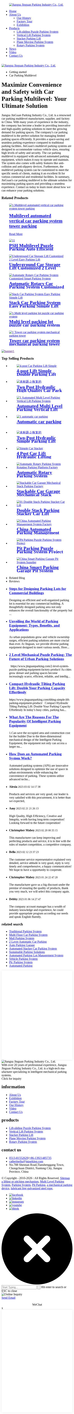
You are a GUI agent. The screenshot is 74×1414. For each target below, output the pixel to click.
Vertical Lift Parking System (33, 35)
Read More (16, 234)
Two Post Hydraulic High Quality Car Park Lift (39, 390)
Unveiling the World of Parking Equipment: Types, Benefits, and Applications (34, 625)
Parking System (21, 1185)
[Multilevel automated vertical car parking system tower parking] (37, 208)
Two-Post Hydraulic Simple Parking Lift (36, 439)
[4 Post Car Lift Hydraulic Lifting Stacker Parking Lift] (30, 448)
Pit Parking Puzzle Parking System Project (40, 550)
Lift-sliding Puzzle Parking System (37, 31)
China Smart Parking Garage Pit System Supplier (38, 571)
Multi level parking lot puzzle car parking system (34, 323)
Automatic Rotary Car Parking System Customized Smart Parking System (36, 287)
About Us (15, 14)
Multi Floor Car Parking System (28, 934)
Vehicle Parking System (23, 958)
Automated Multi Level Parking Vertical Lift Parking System (39, 409)
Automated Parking (20, 965)
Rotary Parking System (30, 45)
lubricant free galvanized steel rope (31, 1188)
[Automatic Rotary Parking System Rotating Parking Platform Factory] (41, 467)
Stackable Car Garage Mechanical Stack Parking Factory (38, 495)
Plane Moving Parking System (35, 42)
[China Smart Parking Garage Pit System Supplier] (41, 562)
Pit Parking (38, 1185)
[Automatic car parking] (32, 416)
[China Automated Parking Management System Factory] (41, 524)
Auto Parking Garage (22, 945)
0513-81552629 (18, 1158)
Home (13, 11)
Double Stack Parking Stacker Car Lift (38, 512)
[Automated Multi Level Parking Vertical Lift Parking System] (41, 401)
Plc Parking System (20, 962)
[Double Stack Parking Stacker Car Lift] (41, 505)
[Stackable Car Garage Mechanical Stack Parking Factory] (41, 486)
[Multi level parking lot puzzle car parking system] (37, 316)
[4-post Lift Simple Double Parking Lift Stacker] (37, 365)
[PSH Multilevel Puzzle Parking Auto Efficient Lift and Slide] (12, 240)
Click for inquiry (11, 1078)
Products (14, 28)
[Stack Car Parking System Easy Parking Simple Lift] (37, 297)
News (12, 48)
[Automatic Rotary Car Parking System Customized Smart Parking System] (37, 278)
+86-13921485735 (40, 1158)
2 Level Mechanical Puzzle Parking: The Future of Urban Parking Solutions (40, 657)
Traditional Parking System (25, 931)
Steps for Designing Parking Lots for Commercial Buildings (37, 591)
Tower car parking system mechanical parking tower (34, 342)
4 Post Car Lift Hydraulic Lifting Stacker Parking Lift (37, 457)
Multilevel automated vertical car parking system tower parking (35, 220)
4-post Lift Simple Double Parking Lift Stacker (36, 374)
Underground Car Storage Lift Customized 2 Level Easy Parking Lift (34, 268)
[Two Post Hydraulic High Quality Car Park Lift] (29, 381)
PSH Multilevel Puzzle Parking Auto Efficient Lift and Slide (31, 249)
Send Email (8, 1297)
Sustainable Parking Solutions (27, 952)
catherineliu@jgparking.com (26, 1161)
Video (12, 52)
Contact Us (16, 55)
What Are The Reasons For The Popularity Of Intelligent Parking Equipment (35, 721)
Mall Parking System (21, 938)
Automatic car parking (39, 421)
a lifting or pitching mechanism (20, 1181)
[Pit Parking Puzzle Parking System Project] (41, 543)
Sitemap (65, 1178)
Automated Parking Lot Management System (36, 955)
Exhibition (23, 24)
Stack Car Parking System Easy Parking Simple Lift (35, 304)
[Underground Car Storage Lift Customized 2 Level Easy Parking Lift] (37, 259)
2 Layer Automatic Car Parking (28, 941)
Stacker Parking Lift (29, 38)
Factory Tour (24, 21)
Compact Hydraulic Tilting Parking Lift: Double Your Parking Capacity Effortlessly (37, 688)
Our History (24, 18)
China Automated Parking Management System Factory (38, 533)
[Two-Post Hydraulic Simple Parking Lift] (29, 432)
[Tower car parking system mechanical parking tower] (37, 335)
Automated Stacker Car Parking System (33, 948)
